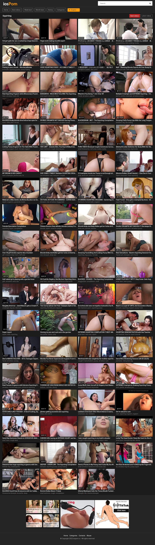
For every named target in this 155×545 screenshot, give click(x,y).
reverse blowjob (93, 493)
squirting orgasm (8, 149)
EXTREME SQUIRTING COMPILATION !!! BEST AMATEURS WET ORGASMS (96, 332)
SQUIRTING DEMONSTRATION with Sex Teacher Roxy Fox (134, 332)
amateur (86, 96)
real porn (56, 175)
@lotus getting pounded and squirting (54, 412)
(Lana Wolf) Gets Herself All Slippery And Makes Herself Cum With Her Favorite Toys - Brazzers (96, 385)
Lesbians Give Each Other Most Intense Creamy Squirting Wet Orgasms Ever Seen (96, 412)
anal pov (47, 69)
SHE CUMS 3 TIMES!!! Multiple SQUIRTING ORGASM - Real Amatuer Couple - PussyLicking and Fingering (58, 173)
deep (25, 493)
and (41, 69)
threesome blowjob (9, 493)
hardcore (10, 43)
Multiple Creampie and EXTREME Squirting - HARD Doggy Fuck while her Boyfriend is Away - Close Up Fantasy (134, 94)
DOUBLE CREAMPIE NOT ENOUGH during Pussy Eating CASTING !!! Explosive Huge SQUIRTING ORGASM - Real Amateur (58, 120)
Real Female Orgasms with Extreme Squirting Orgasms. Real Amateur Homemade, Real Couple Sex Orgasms (20, 385)
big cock (17, 43)
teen (4, 96)
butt (16, 149)
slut (41, 255)
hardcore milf (121, 69)
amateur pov (129, 387)
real (48, 202)
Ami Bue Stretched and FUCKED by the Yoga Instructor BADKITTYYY (134, 464)
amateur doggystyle (57, 202)
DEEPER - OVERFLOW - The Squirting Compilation (58, 464)
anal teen (43, 281)
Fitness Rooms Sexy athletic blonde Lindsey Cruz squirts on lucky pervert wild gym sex (58, 226)
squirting (47, 43)
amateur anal (11, 281)
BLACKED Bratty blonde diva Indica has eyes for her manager (20, 120)
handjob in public (84, 69)
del (79, 308)
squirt (99, 122)
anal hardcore (45, 493)
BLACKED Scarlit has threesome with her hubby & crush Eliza (20, 491)
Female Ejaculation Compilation (14, 226)
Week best (28, 10)
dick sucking (129, 43)
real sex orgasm (56, 440)
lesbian (42, 387)
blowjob (43, 202)
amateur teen (11, 96)
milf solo (22, 255)
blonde (42, 228)
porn (95, 69)
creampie (5, 308)
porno (118, 96)
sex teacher (120, 334)
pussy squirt (134, 467)
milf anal (93, 149)
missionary (126, 149)
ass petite (43, 334)
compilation (18, 228)
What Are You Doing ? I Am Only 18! (91, 94)
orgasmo (10, 202)
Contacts (82, 536)
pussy (96, 361)
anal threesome (83, 149)
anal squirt (44, 96)
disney (125, 202)
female (130, 202)
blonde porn (51, 308)
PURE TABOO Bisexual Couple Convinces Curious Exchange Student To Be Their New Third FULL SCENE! (96, 147)
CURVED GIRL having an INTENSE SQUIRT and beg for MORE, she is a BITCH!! (58, 438)
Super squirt (7, 332)
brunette (51, 96)
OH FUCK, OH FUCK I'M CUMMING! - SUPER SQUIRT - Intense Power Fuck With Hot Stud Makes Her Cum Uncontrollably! (58, 200)
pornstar (119, 361)
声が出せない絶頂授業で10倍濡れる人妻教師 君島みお (96, 41)
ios (9, 3)
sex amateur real (46, 175)
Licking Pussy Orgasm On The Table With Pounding (20, 147)
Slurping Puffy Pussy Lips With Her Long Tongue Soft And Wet (134, 120)
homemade (89, 202)
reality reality (101, 149)
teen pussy (128, 281)
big (124, 122)
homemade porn (15, 387)
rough (53, 493)
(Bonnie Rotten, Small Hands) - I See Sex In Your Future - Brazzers (134, 173)
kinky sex (81, 228)
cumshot (43, 122)
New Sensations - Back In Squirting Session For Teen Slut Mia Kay (134, 253)
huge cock (54, 43)
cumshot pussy (83, 122)
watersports (15, 467)
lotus (42, 414)
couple (62, 175)
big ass (61, 149)
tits (85, 493)
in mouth (5, 69)
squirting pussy (14, 69)
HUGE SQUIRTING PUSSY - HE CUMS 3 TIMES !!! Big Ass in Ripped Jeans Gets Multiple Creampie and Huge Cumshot (58, 67)
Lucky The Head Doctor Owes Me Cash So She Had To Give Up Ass (134, 438)
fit (23, 175)
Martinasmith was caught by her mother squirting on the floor (96, 359)
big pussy (88, 255)
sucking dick (97, 43)
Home (6, 10)
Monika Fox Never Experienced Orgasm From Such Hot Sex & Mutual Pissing (58, 359)
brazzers (124, 175)
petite (122, 387)
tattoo (50, 334)
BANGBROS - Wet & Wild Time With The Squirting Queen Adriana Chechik (58, 94)
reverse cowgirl (56, 228)
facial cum (119, 255)
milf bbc (49, 387)
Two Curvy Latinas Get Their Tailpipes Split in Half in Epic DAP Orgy (58, 306)
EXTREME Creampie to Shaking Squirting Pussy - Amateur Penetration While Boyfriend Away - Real (134, 385)
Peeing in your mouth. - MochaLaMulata (17, 67)
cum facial (134, 255)
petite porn (127, 228)
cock (42, 43)
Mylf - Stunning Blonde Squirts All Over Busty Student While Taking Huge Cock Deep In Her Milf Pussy (134, 67)
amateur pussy (138, 96)
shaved (88, 387)
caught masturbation (85, 361)
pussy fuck (139, 308)
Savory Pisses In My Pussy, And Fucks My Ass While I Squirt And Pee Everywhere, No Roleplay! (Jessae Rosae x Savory (96, 464)
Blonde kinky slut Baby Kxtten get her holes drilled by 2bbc (96, 226)
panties (93, 228)
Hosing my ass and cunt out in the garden (55, 332)
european (81, 387)
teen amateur (99, 440)
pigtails (92, 96)
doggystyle (82, 281)
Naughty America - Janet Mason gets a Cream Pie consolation (20, 306)
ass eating (129, 122)
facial (80, 96)
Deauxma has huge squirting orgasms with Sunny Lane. (20, 464)
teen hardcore (45, 149)
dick (92, 69)
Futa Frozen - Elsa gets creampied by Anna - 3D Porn (134, 200)
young (16, 361)
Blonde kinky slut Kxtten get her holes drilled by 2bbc (58, 253)
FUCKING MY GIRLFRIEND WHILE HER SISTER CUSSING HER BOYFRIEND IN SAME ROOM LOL (58, 385)
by (117, 467)
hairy (57, 96)
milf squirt (130, 69)
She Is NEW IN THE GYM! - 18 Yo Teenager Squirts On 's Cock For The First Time (20, 359)
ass (17, 281)
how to (127, 334)
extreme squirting (28, 387)
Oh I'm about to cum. (123, 412)
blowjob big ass (129, 440)
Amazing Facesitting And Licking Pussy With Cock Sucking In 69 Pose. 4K (96, 253)
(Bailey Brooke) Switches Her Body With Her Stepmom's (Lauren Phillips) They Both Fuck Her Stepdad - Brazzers (134, 147)
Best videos (16, 10)
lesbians (119, 122)
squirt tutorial (135, 334)
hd (18, 96)
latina (50, 414)
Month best (40, 10)
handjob (119, 149)
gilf (3, 255)
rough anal (55, 149)
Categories (61, 10)
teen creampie (7, 175)
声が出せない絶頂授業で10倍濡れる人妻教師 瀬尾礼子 (134, 41)
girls (3, 281)
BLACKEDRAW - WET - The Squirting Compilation (96, 120)
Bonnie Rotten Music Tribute (50, 491)
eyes (4, 122)
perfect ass (18, 175)
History (50, 10)
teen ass (88, 334)
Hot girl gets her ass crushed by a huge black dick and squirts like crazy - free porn (20, 41)
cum (117, 414)
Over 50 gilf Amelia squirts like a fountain (17, 253)
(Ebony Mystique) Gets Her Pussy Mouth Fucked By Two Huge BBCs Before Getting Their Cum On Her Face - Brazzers (96, 491)
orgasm (97, 202)
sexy (106, 440)
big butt (59, 308)
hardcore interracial (65, 281)
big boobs (88, 43)
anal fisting (44, 361)
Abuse (89, 536)
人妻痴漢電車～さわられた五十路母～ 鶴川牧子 (95, 67)
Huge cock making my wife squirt (52, 41)
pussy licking (25, 69)
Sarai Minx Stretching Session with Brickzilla (132, 359)
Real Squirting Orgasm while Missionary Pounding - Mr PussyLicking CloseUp (20, 94)
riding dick (10, 122)
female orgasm (24, 149)
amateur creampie (95, 175)
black (4, 43)
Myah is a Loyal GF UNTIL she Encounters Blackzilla (134, 306)
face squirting (133, 175)
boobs (137, 43)
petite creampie (126, 96)
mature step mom (11, 255)
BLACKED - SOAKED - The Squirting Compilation (95, 279)
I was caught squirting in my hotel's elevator (94, 438)
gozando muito (19, 202)
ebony (55, 387)
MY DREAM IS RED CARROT (12, 173)
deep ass (53, 255)
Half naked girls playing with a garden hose (18, 279)
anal (79, 175)
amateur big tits (124, 467)
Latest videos (146, 16)
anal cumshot (83, 467)
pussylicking (120, 43)
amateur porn (55, 69)
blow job (18, 308)
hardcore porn (86, 308)
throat (16, 122)
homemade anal (55, 361)
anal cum (85, 175)
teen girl (46, 440)
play (54, 334)
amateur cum (103, 361)
